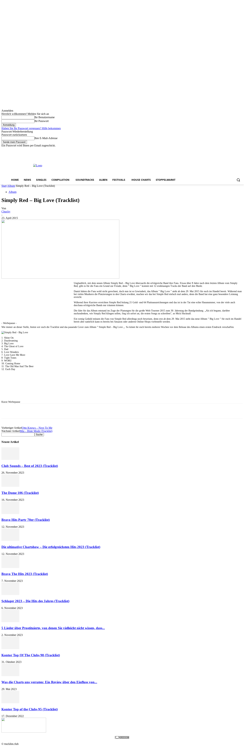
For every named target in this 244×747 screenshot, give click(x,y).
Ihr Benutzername (44, 117)
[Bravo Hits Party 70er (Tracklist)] (10, 512)
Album (11, 185)
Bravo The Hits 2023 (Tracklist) (24, 574)
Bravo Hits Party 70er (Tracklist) (25, 520)
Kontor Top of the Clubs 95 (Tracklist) (29, 709)
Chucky (5, 211)
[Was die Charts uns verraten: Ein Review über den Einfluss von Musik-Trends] (10, 675)
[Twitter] (231, 150)
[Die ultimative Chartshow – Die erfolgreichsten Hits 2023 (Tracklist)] (10, 539)
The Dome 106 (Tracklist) (20, 493)
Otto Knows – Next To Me (37, 427)
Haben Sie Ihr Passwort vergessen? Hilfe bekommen (31, 128)
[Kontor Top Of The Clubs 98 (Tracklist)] (10, 648)
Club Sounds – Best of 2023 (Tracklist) (29, 466)
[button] (238, 180)
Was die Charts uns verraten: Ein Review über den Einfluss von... (49, 682)
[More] (109, 411)
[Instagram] (226, 150)
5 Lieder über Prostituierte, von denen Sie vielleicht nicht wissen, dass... (53, 628)
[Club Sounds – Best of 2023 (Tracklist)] (10, 458)
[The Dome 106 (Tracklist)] (10, 485)
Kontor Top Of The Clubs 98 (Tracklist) (30, 655)
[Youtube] (240, 150)
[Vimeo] (235, 150)
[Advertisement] (139, 165)
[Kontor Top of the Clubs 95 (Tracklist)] (10, 702)
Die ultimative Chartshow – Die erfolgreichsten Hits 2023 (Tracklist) (50, 547)
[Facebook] (221, 150)
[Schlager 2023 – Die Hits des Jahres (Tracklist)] (10, 594)
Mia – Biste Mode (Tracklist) (36, 431)
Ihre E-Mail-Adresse (46, 138)
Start (4, 185)
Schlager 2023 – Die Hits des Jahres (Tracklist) (35, 601)
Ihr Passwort (41, 121)
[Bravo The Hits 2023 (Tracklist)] (10, 567)
